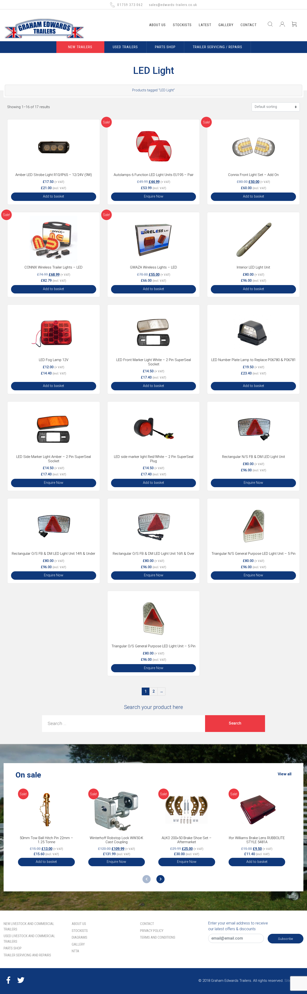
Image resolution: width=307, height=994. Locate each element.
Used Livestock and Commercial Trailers (29, 939)
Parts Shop (165, 47)
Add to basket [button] (53, 196)
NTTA (75, 951)
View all (284, 774)
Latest (205, 25)
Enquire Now (153, 196)
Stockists (182, 25)
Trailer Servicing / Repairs (217, 47)
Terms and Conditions (157, 937)
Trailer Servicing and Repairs (27, 955)
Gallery (225, 25)
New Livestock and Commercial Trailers (29, 926)
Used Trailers (125, 47)
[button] (160, 879)
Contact (249, 25)
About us (157, 25)
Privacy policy (151, 931)
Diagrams (79, 937)
